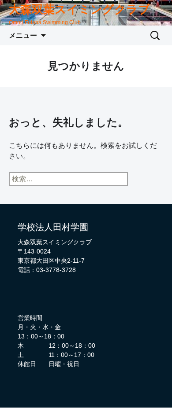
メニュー (23, 35)
